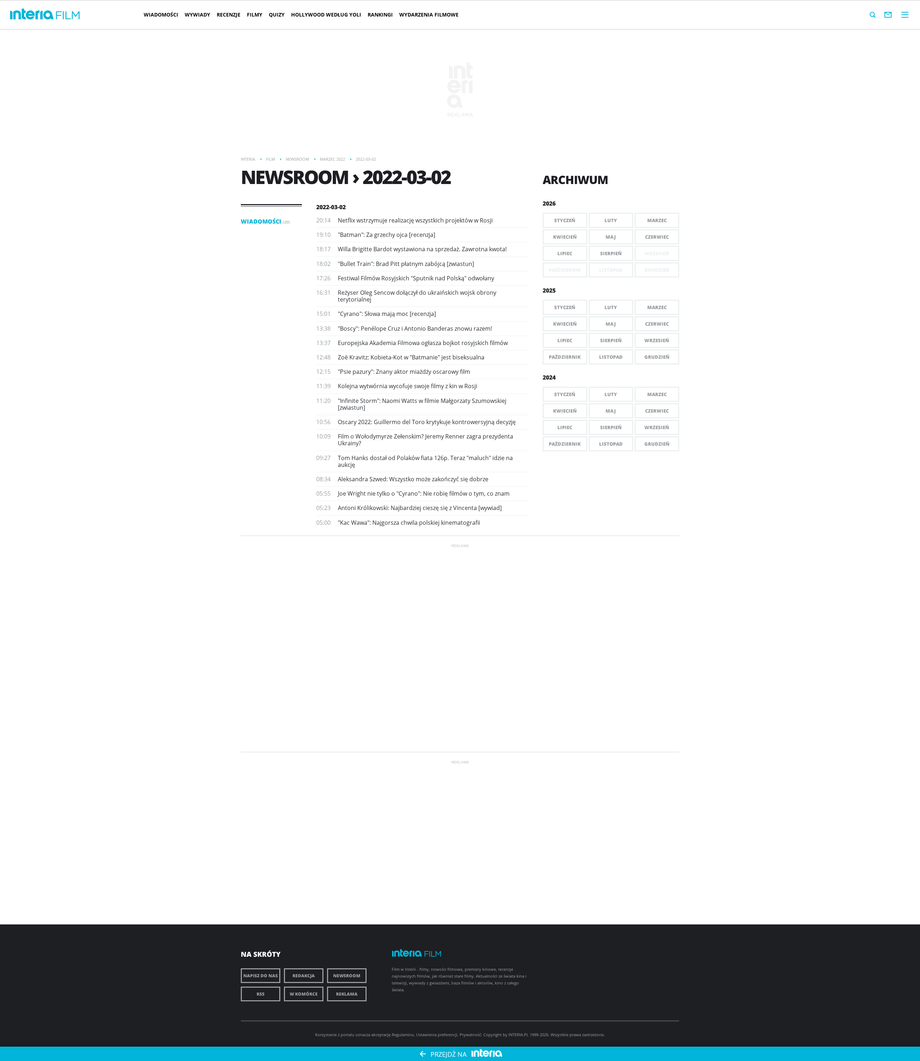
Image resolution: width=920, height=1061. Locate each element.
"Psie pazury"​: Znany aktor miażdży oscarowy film (404, 372)
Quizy (277, 14)
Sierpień (611, 253)
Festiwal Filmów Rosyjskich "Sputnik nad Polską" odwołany (416, 278)
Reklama (347, 994)
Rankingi (380, 14)
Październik (565, 357)
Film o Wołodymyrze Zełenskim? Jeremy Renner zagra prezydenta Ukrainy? (425, 439)
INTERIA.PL (519, 1034)
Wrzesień (656, 340)
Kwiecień (565, 237)
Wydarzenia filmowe (429, 14)
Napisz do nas (260, 976)
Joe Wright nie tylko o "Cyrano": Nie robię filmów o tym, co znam (424, 493)
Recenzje (228, 14)
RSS (260, 994)
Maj (611, 237)
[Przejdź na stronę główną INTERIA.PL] (32, 14)
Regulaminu (403, 1034)
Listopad (611, 357)
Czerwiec (657, 237)
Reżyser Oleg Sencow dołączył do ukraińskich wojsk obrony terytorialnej (417, 296)
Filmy (254, 14)
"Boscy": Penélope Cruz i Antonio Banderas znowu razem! (415, 328)
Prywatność (470, 1034)
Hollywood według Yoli (326, 14)
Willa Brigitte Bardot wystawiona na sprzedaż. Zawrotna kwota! (422, 249)
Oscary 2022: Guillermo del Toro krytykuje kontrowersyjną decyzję (427, 422)
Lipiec (564, 253)
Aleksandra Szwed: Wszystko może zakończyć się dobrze (413, 479)
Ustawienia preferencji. (437, 1034)
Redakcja (304, 976)
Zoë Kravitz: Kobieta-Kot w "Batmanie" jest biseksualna (411, 357)
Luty (610, 220)
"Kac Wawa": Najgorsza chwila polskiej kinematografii (409, 523)
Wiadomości (161, 14)
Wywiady (197, 14)
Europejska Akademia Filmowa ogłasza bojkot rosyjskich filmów (423, 343)
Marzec (657, 220)
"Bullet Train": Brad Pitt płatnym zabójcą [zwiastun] (406, 264)
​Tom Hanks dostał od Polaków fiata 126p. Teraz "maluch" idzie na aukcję (425, 461)
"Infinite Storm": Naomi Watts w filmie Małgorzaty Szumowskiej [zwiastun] (422, 404)
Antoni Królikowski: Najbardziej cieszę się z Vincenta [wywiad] (420, 508)
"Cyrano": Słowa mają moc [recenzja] (387, 314)
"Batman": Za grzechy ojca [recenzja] (386, 235)
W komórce (304, 994)
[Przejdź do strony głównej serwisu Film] (68, 15)
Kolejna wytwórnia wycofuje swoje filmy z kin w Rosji (407, 386)
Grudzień (657, 357)
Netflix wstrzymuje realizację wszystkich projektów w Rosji (415, 220)
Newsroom (346, 976)
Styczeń (564, 220)
